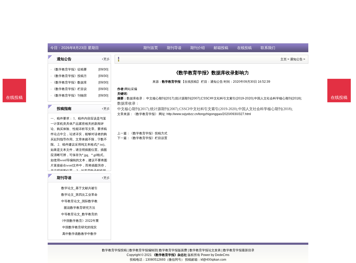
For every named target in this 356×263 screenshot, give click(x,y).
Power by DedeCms (215, 255)
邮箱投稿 (221, 48)
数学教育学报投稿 (114, 250)
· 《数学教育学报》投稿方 (69, 76)
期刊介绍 (197, 48)
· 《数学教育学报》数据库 (69, 82)
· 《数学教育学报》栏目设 (69, 89)
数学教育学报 (171, 81)
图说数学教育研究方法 (79, 208)
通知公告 (296, 59)
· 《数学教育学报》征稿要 (69, 69)
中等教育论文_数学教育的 (79, 214)
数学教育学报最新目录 (238, 250)
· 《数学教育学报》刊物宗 (69, 95)
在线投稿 (244, 48)
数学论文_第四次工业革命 (79, 194)
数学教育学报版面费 (173, 250)
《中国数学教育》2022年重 (79, 221)
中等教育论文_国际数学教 (79, 201)
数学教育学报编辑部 (143, 250)
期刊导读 (174, 48)
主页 (283, 59)
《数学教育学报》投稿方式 (148, 133)
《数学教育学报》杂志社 (169, 255)
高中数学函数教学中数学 (79, 234)
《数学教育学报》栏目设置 (148, 138)
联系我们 (268, 48)
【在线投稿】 (190, 81)
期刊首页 (150, 48)
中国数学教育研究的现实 (79, 227)
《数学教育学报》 (145, 114)
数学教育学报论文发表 (205, 250)
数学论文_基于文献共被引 (79, 188)
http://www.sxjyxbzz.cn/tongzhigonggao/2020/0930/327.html (209, 114)
